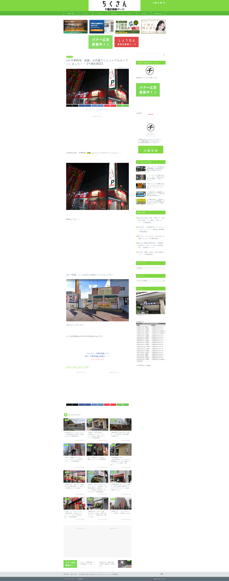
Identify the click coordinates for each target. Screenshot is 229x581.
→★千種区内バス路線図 (143, 365)
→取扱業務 (139, 361)
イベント (85, 13)
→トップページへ (97, 359)
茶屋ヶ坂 (82, 367)
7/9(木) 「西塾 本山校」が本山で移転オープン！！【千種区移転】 (151, 253)
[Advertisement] (97, 130)
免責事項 (80, 578)
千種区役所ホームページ (143, 315)
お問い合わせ (158, 13)
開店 (88, 367)
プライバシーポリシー (70, 578)
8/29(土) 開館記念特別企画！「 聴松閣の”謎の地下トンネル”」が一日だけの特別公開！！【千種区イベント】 (151, 245)
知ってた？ (115, 13)
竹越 (76, 367)
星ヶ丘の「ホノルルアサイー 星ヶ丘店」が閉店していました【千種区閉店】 (151, 237)
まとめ (144, 13)
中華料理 (70, 367)
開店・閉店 (71, 13)
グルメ (129, 13)
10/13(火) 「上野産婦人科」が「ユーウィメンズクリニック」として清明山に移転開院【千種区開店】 (151, 229)
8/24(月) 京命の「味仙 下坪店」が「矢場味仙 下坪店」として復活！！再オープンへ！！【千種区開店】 (151, 220)
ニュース (100, 13)
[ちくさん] (114, 10)
